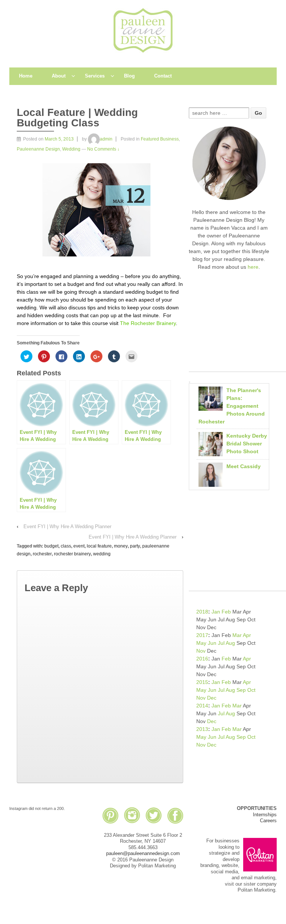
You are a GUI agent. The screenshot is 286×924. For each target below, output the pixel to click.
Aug (230, 643)
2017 (202, 635)
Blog (129, 76)
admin (106, 139)
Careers (268, 820)
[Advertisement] (237, 325)
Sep (241, 690)
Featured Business (160, 139)
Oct (251, 690)
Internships (265, 814)
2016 (202, 659)
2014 (202, 706)
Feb (226, 612)
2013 (202, 729)
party (135, 546)
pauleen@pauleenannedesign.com (143, 853)
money (121, 546)
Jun (212, 643)
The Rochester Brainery (148, 323)
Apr (247, 635)
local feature (99, 546)
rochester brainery (72, 553)
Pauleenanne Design (38, 149)
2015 (202, 682)
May (201, 643)
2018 (202, 612)
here (253, 267)
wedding (102, 553)
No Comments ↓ (103, 149)
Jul (221, 643)
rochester (42, 553)
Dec (211, 698)
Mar (237, 635)
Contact (163, 76)
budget (51, 546)
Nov (201, 651)
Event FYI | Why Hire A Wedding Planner (67, 526)
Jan (216, 612)
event (79, 546)
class (66, 546)
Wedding (71, 149)
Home (25, 76)
